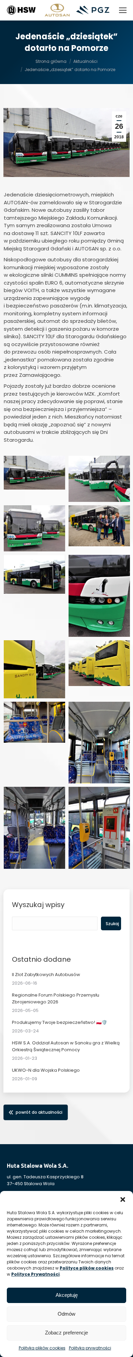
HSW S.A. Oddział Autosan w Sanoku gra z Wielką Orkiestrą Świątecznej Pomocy (66, 1046)
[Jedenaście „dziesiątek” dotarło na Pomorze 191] (34, 472)
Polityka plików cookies (42, 1348)
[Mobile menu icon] (123, 10)
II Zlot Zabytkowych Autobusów (46, 974)
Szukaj (112, 924)
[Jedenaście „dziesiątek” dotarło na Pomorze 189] (34, 722)
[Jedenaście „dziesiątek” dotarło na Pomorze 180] (99, 596)
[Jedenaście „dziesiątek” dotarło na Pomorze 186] (34, 528)
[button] (122, 1199)
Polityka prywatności (90, 1348)
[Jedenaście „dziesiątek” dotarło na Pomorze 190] (34, 574)
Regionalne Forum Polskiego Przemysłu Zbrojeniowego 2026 (55, 998)
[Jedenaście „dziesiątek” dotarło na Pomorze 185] (99, 479)
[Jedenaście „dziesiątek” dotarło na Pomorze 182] (99, 828)
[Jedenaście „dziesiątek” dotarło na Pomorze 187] (99, 663)
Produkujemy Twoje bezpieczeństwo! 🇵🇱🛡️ (59, 1022)
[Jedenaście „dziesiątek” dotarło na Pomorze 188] (99, 525)
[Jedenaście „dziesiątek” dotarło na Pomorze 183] (34, 828)
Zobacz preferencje (66, 1332)
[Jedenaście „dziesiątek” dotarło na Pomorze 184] (34, 669)
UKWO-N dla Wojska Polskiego (46, 1070)
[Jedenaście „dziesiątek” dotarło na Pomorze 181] (99, 743)
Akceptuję (67, 1295)
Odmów (66, 1314)
